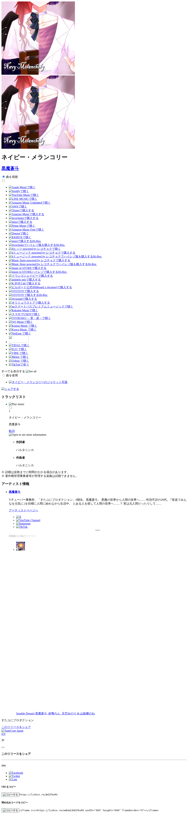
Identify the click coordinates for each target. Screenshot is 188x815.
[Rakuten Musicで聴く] (23, 310)
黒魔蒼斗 (10, 168)
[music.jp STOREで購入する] (27, 268)
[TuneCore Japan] (12, 730)
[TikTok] (22, 526)
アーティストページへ (23, 510)
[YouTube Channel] (28, 520)
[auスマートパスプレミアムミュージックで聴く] (41, 306)
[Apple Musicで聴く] (22, 187)
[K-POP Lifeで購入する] (24, 283)
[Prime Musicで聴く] (22, 225)
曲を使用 (12, 375)
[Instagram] (23, 523)
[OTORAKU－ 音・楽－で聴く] (30, 318)
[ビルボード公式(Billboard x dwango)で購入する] (40, 287)
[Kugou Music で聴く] (23, 325)
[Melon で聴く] (19, 356)
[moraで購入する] (20, 221)
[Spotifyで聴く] (19, 191)
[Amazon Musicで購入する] (26, 214)
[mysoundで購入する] (23, 298)
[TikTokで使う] (19, 364)
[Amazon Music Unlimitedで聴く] (30, 202)
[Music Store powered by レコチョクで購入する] (39, 260)
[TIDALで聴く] (19, 345)
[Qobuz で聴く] (19, 360)
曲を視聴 (12, 176)
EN (3, 734)
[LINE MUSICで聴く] (23, 198)
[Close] (2, 747)
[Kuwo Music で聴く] (23, 329)
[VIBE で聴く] (18, 353)
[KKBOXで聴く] (20, 237)
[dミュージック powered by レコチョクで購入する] (42, 252)
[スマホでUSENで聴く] (24, 314)
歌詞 (12, 431)
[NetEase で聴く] (20, 333)
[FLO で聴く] (18, 349)
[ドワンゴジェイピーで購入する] (31, 275)
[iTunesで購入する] (21, 210)
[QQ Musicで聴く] (21, 321)
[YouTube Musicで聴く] (24, 195)
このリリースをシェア (16, 727)
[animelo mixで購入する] (25, 279)
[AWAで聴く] (18, 206)
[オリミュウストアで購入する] (29, 302)
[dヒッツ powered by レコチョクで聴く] (35, 248)
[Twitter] (18, 516)
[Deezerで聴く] (19, 233)
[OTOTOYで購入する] (24, 291)
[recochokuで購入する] (24, 218)
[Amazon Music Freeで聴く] (26, 229)
